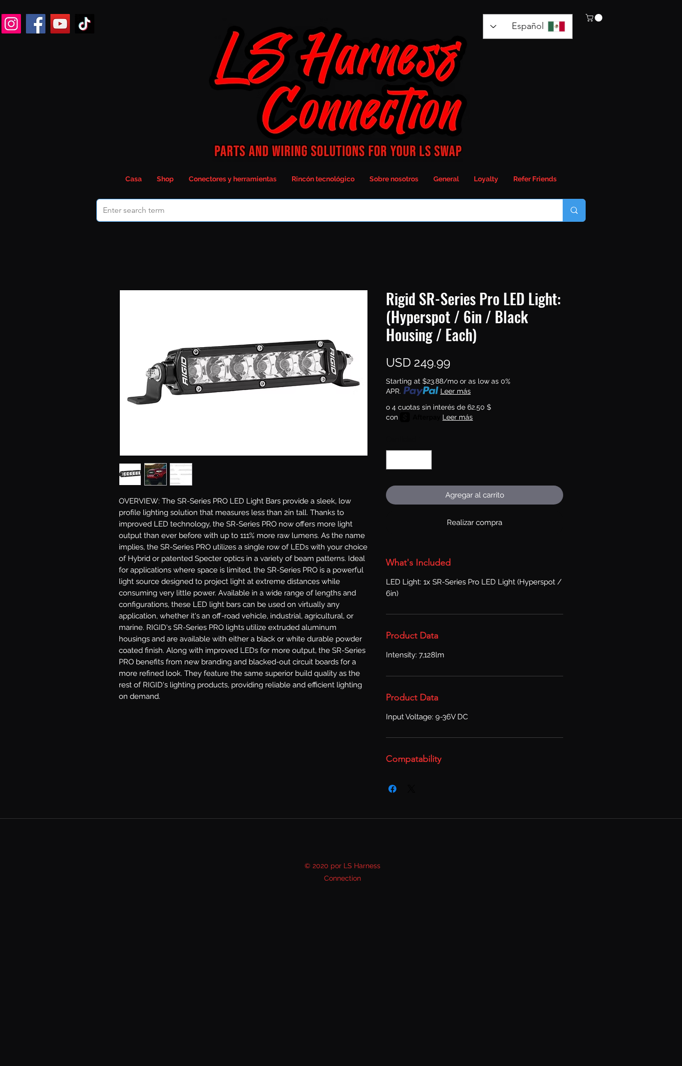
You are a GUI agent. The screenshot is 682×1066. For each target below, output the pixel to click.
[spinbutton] (409, 460)
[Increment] (424, 460)
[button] (595, 17)
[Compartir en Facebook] (392, 789)
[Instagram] (11, 23)
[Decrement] (394, 460)
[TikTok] (84, 23)
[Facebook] (35, 23)
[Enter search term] (574, 210)
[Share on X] (411, 789)
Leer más (455, 391)
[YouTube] (60, 23)
